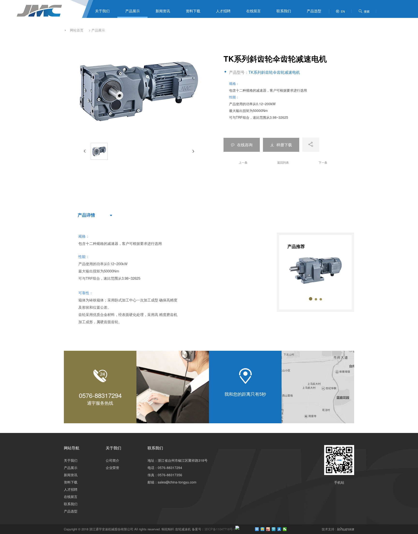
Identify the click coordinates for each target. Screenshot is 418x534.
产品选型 (314, 10)
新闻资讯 (163, 10)
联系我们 (283, 10)
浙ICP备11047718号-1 (219, 529)
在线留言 (253, 10)
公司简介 (112, 460)
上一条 (243, 162)
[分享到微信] (285, 529)
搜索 (364, 11)
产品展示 (132, 10)
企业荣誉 (112, 467)
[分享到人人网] (279, 529)
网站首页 (76, 30)
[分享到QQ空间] (263, 529)
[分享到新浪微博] (268, 529)
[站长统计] (237, 529)
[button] (310, 298)
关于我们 (102, 10)
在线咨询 (242, 144)
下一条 (323, 162)
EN (340, 11)
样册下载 (281, 144)
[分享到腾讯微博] (274, 529)
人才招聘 (223, 10)
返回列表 (283, 162)
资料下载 (193, 10)
